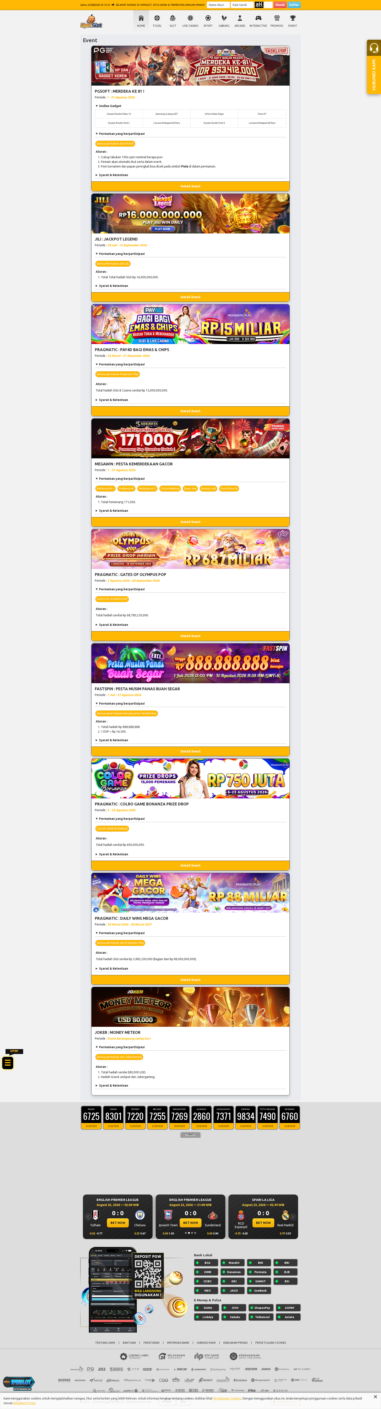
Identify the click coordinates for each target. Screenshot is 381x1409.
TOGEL (157, 25)
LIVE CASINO (190, 25)
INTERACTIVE (258, 25)
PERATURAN (151, 1342)
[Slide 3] (192, 1233)
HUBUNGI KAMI (206, 1342)
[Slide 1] (186, 1233)
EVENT (292, 25)
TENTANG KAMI (105, 1342)
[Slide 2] (189, 1233)
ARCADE (240, 25)
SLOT (173, 25)
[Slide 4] (195, 1233)
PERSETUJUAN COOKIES (270, 1342)
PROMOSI (277, 25)
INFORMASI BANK (178, 1342)
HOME (141, 25)
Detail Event (191, 186)
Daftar (294, 5)
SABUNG (224, 25)
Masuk (280, 5)
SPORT (208, 25)
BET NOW (117, 1223)
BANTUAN (129, 1342)
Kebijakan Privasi (24, 1403)
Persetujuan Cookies (227, 1398)
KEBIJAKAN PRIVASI (235, 1342)
